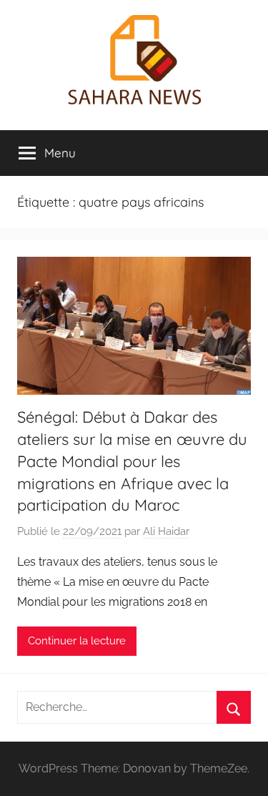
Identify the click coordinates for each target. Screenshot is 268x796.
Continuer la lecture (77, 640)
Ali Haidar (166, 531)
